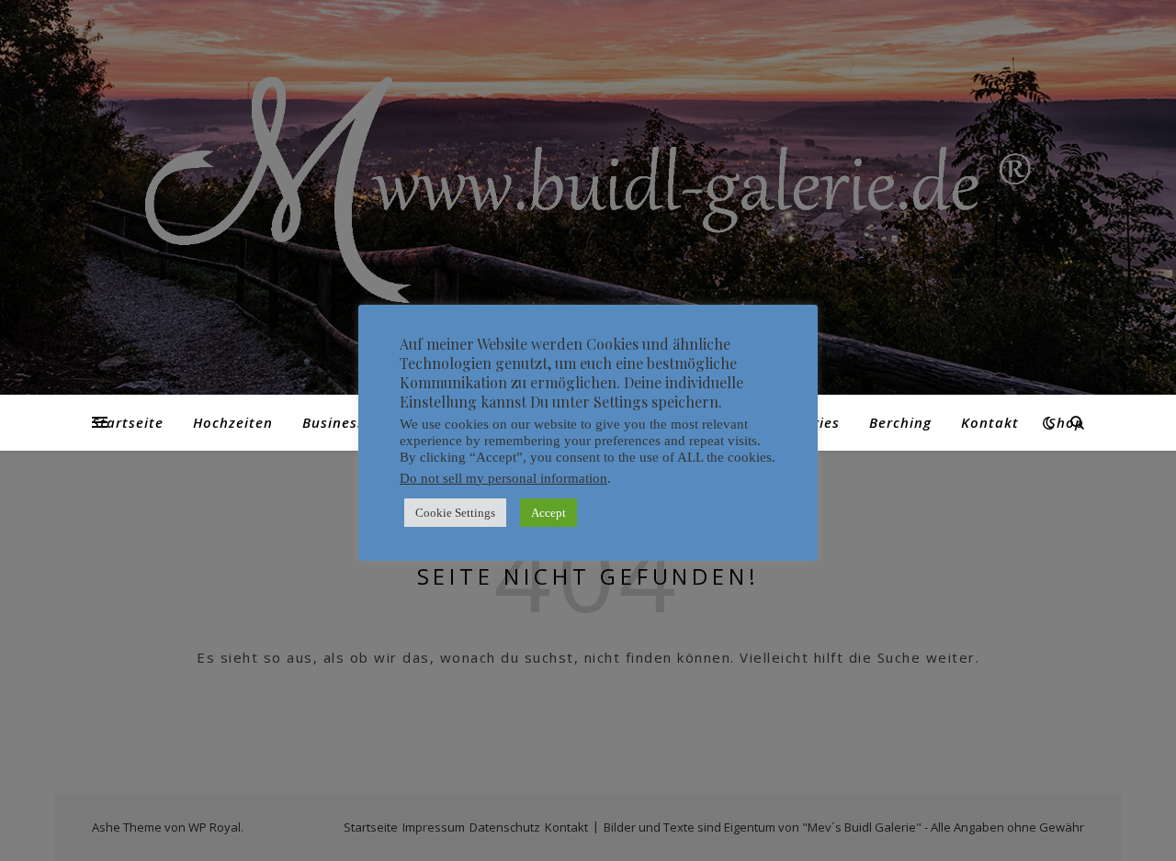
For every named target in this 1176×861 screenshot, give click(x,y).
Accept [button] (548, 513)
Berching (900, 422)
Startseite (128, 422)
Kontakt (990, 422)
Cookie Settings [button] (455, 513)
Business (333, 422)
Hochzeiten (233, 422)
